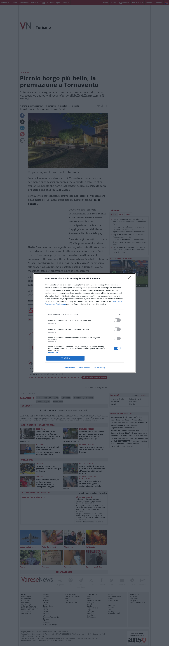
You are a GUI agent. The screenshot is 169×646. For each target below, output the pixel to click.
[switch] (117, 320)
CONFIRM (65, 358)
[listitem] (84, 314)
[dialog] (84, 323)
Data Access (84, 368)
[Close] (130, 278)
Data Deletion (69, 368)
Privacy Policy (99, 368)
